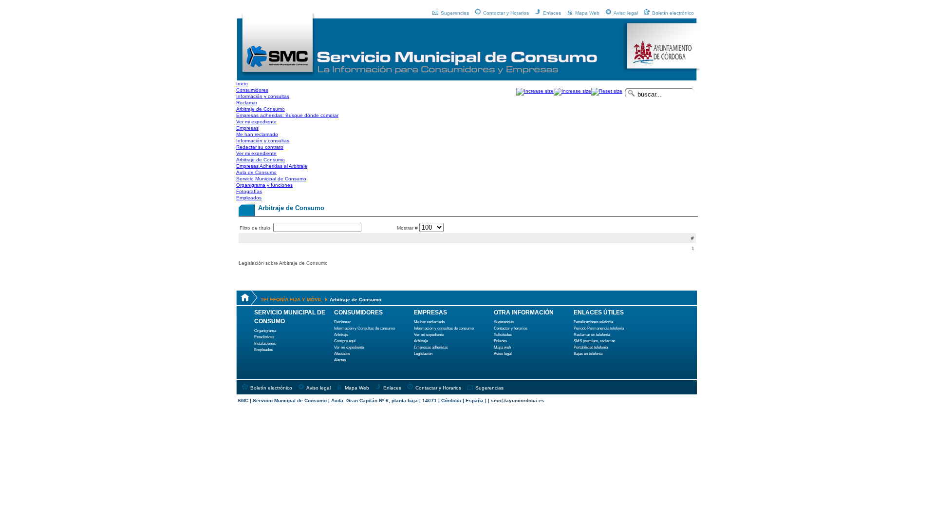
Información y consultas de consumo (444, 328)
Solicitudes (503, 334)
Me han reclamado (429, 322)
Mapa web (502, 347)
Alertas (340, 360)
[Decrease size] (572, 91)
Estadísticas (264, 337)
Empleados (263, 350)
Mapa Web (587, 13)
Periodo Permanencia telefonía (599, 328)
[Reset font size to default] (606, 91)
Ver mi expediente (349, 347)
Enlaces (552, 13)
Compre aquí (344, 341)
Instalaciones (265, 343)
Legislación (423, 353)
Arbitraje (341, 334)
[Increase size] (535, 91)
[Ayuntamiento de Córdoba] (662, 70)
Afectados (342, 353)
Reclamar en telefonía (592, 334)
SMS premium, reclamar (594, 341)
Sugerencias (455, 13)
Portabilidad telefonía (591, 347)
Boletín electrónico (673, 13)
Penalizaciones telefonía (593, 322)
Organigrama (265, 331)
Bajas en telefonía (588, 353)
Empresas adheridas (431, 347)
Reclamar (342, 322)
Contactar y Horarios (506, 13)
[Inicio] (278, 74)
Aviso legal (626, 13)
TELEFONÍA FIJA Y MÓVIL (291, 299)
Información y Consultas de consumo (364, 328)
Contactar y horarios (510, 328)
